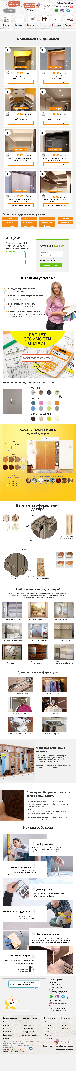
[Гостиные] (68, 27)
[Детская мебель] (31, 27)
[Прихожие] (56, 27)
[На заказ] (44, 8)
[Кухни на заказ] (6, 27)
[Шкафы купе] (18, 27)
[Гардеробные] (43, 27)
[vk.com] (31, 1049)
